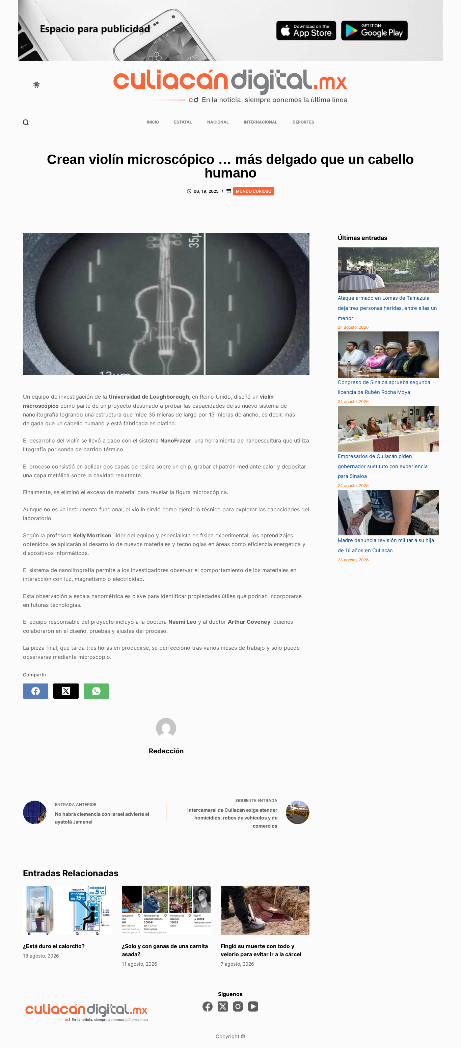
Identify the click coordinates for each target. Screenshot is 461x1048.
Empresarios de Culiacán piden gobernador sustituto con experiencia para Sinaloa (383, 466)
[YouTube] (253, 1006)
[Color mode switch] (36, 84)
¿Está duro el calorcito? (54, 946)
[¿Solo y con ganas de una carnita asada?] (166, 911)
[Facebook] (35, 691)
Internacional (260, 122)
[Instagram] (238, 1006)
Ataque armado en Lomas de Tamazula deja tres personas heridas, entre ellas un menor (387, 308)
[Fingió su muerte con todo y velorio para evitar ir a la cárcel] (265, 911)
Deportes (303, 122)
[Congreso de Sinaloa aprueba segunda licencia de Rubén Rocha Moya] (388, 354)
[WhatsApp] (96, 691)
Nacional (218, 122)
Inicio (153, 122)
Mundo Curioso (253, 191)
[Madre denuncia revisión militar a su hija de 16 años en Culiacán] (388, 513)
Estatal (183, 122)
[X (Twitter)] (66, 691)
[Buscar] (26, 122)
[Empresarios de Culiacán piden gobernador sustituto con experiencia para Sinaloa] (388, 429)
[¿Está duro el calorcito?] (67, 911)
